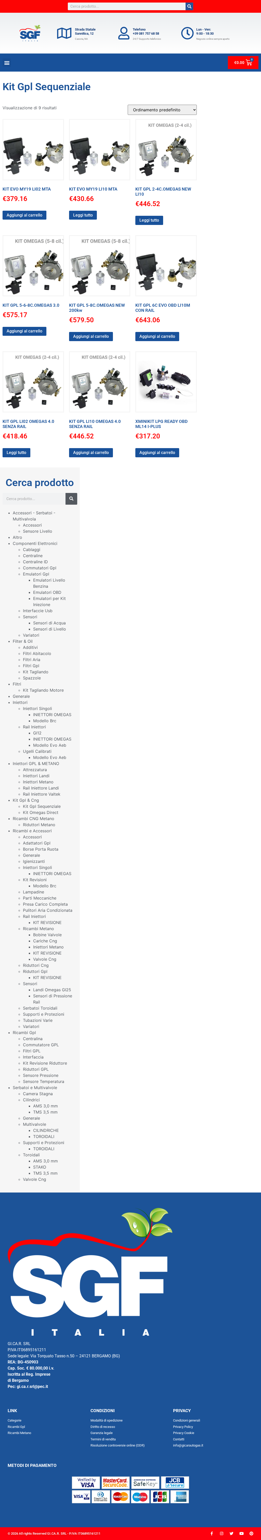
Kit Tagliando (35, 671)
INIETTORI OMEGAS (52, 714)
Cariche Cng (45, 940)
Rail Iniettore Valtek (41, 794)
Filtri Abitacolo (37, 653)
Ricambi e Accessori (32, 830)
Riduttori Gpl (35, 971)
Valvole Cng (44, 959)
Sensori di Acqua (49, 622)
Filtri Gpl (31, 665)
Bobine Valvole (47, 934)
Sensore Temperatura (43, 1081)
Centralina (33, 1038)
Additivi (30, 647)
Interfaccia (33, 1057)
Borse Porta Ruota (40, 849)
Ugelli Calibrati (37, 751)
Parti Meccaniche (39, 898)
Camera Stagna (38, 1093)
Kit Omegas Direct (40, 812)
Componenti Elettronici (35, 543)
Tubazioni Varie (38, 1020)
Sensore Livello (37, 531)
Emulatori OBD (47, 592)
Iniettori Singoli (37, 708)
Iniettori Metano (38, 781)
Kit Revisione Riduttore (45, 1063)
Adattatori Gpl (36, 843)
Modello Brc (44, 720)
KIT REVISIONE (47, 922)
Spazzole (32, 677)
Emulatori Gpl (36, 574)
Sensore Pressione (40, 1075)
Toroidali (31, 1154)
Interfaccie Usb (38, 610)
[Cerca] (189, 6)
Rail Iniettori (34, 726)
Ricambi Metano (38, 928)
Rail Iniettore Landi (41, 788)
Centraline (33, 555)
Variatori (31, 635)
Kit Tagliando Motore (43, 690)
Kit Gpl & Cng (26, 800)
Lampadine (33, 891)
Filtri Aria (31, 659)
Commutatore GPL (41, 1044)
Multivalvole (34, 1124)
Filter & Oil (23, 641)
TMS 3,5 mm (45, 1112)
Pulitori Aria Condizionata (47, 910)
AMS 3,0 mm (45, 1105)
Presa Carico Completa (45, 904)
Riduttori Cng (36, 965)
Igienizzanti (34, 861)
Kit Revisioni (35, 879)
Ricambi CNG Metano (33, 818)
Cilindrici (31, 1099)
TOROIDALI (43, 1136)
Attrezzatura (35, 769)
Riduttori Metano (39, 824)
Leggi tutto (83, 215)
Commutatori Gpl (39, 567)
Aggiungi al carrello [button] (24, 215)
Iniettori (20, 702)
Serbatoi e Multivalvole (35, 1087)
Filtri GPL (32, 1050)
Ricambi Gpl (24, 1032)
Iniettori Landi (36, 775)
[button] (7, 62)
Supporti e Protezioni (43, 1014)
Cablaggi (31, 549)
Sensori (30, 616)
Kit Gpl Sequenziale (42, 806)
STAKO (39, 1167)
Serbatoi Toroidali (40, 1008)
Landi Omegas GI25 (52, 989)
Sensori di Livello (49, 629)
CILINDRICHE (46, 1130)
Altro (17, 537)
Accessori (32, 525)
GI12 (37, 732)
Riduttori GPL (36, 1069)
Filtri (17, 684)
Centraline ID (35, 561)
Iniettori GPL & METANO (36, 763)
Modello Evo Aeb (49, 745)
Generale (21, 696)
